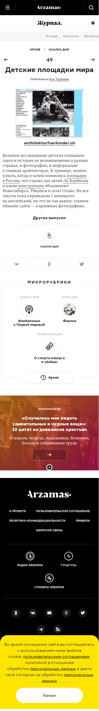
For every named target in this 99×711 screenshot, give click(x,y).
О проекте (17, 511)
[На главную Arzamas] (49, 7)
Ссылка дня (59, 49)
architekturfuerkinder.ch (49, 142)
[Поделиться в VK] (16, 264)
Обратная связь (49, 530)
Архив (35, 49)
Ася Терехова (59, 79)
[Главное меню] (7, 7)
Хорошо (49, 695)
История (52, 36)
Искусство (71, 36)
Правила (83, 520)
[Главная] (49, 494)
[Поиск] (91, 8)
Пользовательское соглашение (63, 511)
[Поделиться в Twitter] (82, 264)
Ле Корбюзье (75, 180)
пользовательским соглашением (56, 656)
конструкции (31, 185)
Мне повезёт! (93, 23)
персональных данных (53, 668)
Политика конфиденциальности (37, 520)
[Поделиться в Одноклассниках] (49, 264)
